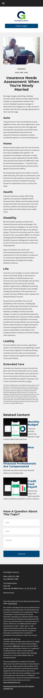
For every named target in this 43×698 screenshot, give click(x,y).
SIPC (18, 646)
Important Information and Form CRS (15, 686)
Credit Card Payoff (32, 484)
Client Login (21, 26)
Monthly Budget (33, 423)
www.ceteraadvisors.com (11, 682)
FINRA (14, 646)
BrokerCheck (12, 604)
